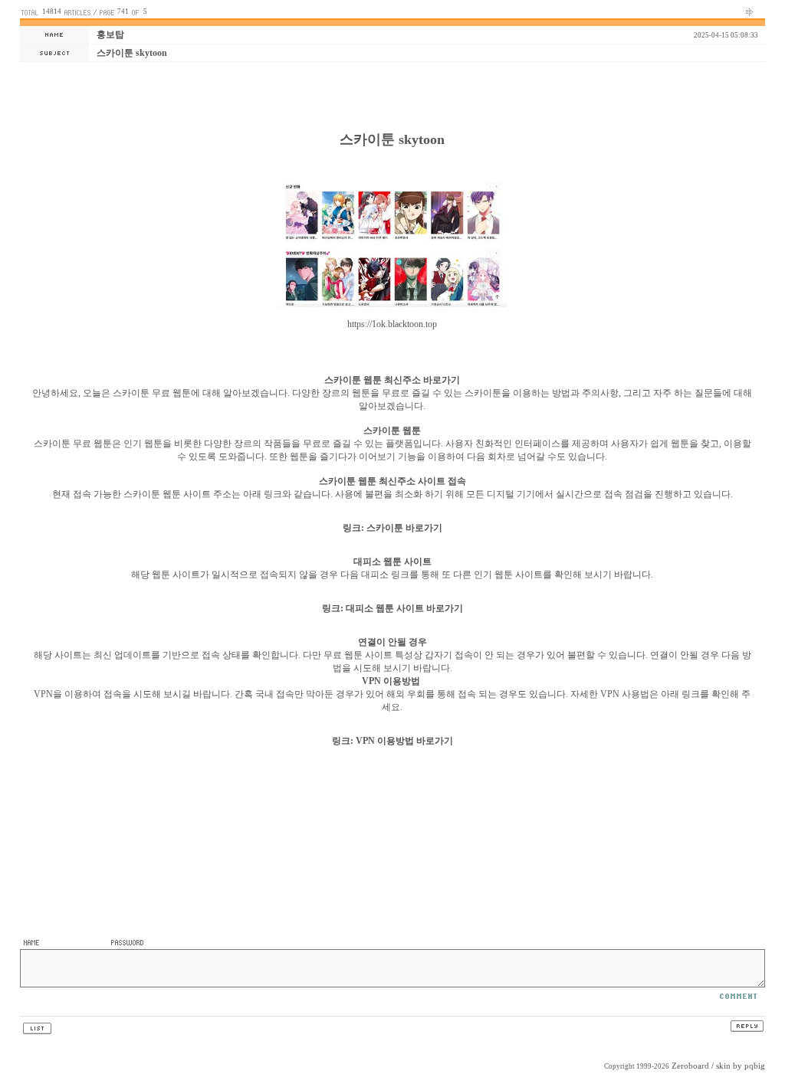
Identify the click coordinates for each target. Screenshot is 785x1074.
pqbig (754, 1066)
